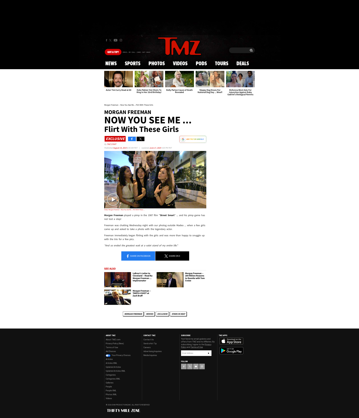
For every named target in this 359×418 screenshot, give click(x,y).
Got (113, 52)
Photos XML (111, 394)
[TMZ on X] (111, 40)
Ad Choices (111, 351)
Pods (201, 63)
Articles (109, 359)
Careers (147, 347)
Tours (221, 63)
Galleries (109, 383)
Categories (111, 375)
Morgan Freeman (133, 314)
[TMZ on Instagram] (120, 40)
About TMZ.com (113, 339)
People (109, 387)
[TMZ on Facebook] (106, 40)
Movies (149, 314)
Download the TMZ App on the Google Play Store (231, 350)
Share (140, 255)
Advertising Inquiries (152, 351)
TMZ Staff (111, 144)
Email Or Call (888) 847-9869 (136, 52)
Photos (157, 63)
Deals (242, 63)
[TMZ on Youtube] (115, 40)
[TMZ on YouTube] (196, 366)
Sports (132, 63)
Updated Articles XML (115, 371)
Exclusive (162, 314)
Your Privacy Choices (121, 355)
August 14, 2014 (120, 147)
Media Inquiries (150, 355)
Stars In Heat (178, 314)
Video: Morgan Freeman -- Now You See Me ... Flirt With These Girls (124, 210)
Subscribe (208, 353)
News (111, 63)
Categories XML (113, 379)
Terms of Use (112, 347)
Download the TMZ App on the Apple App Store (231, 341)
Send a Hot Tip (150, 343)
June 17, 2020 (155, 147)
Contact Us (148, 339)
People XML (111, 390)
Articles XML (111, 363)
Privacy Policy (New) (115, 343)
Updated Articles (113, 367)
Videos (180, 63)
